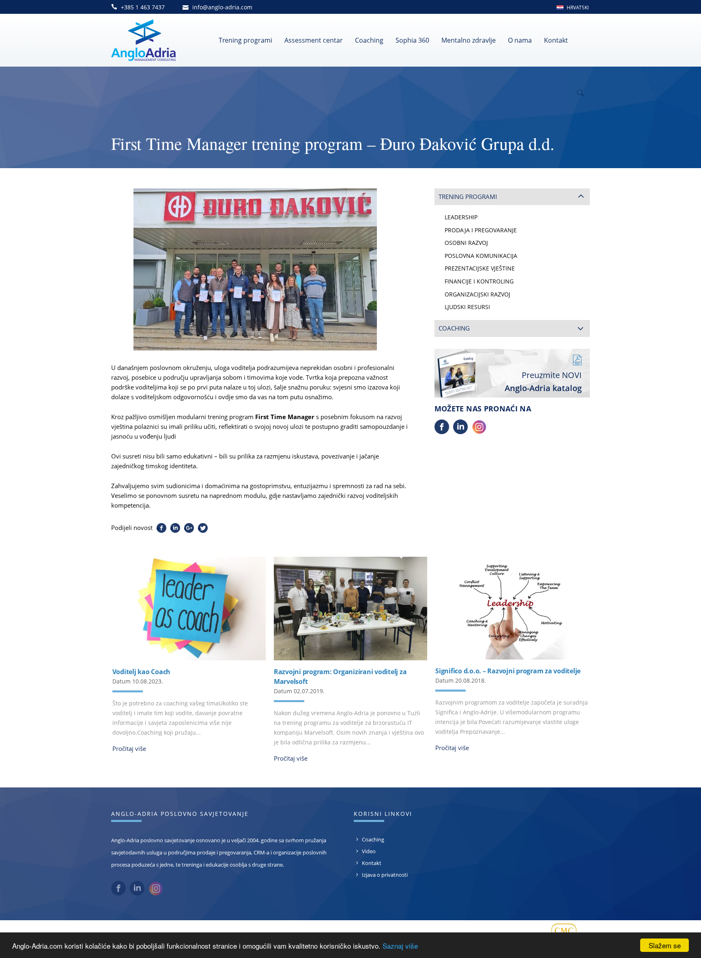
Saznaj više (400, 946)
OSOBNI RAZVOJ (466, 243)
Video (369, 851)
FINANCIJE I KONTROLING (479, 281)
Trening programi (245, 40)
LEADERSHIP (461, 217)
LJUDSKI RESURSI (467, 307)
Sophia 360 (412, 40)
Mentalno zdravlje (468, 40)
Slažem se (665, 945)
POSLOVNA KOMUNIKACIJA (481, 256)
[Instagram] (479, 432)
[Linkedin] (460, 432)
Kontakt (556, 40)
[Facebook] (441, 432)
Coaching (369, 40)
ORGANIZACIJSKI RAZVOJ (477, 294)
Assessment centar (313, 40)
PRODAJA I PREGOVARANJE (481, 230)
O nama (520, 40)
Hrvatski (578, 7)
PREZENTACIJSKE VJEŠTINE (480, 268)
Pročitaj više (129, 748)
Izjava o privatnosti (385, 874)
